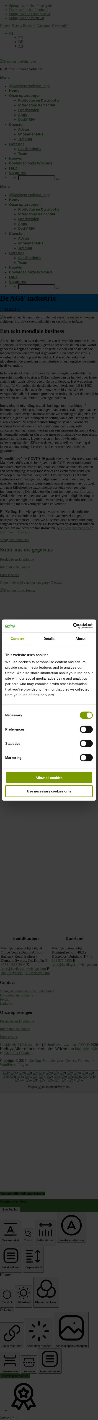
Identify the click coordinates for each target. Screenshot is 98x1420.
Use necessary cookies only (49, 791)
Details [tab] (49, 638)
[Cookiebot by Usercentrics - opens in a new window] (73, 626)
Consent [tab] (17, 638)
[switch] (86, 729)
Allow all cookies (49, 778)
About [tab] (80, 638)
